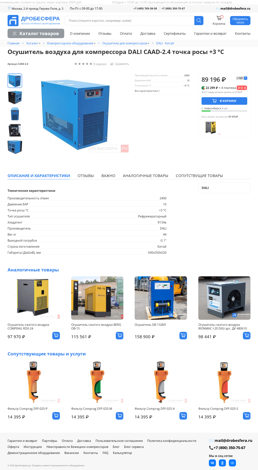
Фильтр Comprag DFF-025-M (91, 409)
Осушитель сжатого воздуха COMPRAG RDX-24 (28, 327)
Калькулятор (122, 453)
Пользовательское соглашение (119, 441)
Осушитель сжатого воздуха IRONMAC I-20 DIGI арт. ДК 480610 (222, 327)
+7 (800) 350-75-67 (173, 8)
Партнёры (49, 441)
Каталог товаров (39, 33)
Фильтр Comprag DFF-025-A (155, 409)
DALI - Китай (165, 43)
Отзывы (104, 33)
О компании (80, 33)
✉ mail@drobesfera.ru (233, 8)
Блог (116, 447)
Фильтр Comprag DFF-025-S (218, 409)
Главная (13, 43)
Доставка (147, 33)
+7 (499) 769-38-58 (145, 8)
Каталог (32, 43)
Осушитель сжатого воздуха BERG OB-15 (96, 327)
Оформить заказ (240, 20)
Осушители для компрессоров (124, 43)
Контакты (242, 33)
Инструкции (33, 447)
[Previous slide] (33, 114)
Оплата (126, 33)
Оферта (13, 447)
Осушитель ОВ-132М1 (150, 325)
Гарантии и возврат (210, 33)
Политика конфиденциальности (171, 441)
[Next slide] (120, 114)
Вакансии (71, 453)
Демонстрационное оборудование (34, 453)
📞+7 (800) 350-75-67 (227, 447)
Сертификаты (175, 33)
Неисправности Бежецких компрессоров (77, 447)
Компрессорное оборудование (70, 43)
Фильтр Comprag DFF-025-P (28, 409)
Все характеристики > (147, 90)
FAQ (105, 453)
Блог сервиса (134, 447)
